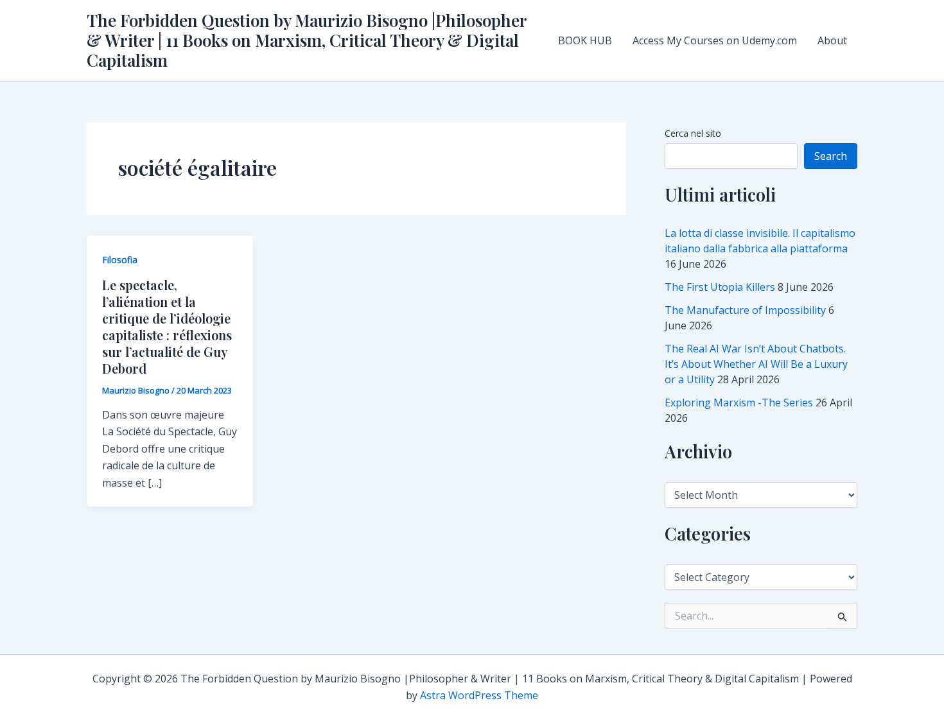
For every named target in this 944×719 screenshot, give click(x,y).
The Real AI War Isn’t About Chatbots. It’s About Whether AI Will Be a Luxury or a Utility (756, 364)
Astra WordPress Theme (479, 695)
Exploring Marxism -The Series (739, 402)
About (832, 40)
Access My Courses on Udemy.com (715, 40)
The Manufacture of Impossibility (745, 310)
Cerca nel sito (693, 133)
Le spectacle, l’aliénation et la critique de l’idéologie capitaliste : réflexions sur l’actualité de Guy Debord (167, 326)
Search (830, 156)
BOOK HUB (585, 40)
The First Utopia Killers (720, 287)
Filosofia (119, 260)
